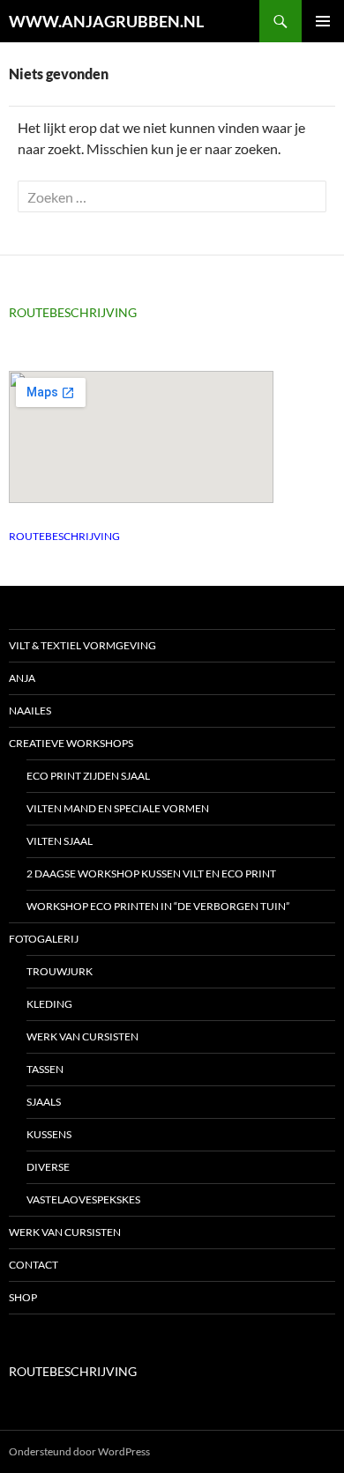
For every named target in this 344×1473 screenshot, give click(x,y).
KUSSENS (48, 1134)
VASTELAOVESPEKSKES (83, 1199)
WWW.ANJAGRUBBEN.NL (106, 21)
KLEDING (49, 1003)
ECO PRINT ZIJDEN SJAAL (88, 775)
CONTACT (33, 1264)
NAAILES (30, 710)
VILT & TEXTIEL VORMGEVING (82, 645)
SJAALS (43, 1101)
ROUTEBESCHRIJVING (73, 312)
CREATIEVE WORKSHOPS (71, 743)
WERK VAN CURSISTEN (82, 1036)
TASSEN (45, 1069)
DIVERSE (48, 1166)
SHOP (23, 1297)
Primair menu (323, 21)
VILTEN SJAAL (59, 841)
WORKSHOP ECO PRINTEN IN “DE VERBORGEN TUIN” (157, 906)
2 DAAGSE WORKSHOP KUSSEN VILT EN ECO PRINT (151, 873)
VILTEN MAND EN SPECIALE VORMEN (117, 808)
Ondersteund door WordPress (79, 1451)
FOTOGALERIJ (44, 938)
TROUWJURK (59, 971)
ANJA (22, 678)
